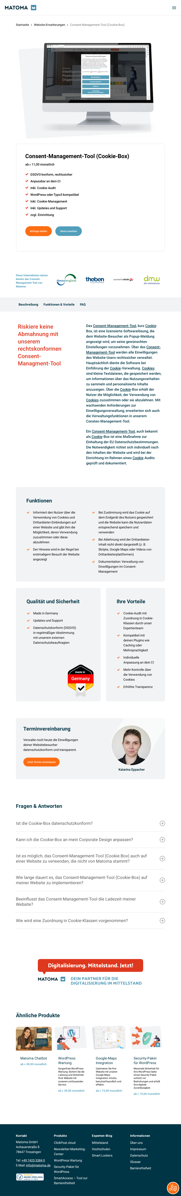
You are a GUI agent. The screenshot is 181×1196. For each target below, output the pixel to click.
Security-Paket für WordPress (66, 1169)
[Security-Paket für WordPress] (147, 1037)
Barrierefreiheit (140, 1168)
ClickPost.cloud (64, 1143)
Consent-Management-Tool (114, 326)
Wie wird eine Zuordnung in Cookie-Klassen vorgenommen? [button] (72, 920)
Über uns (136, 1143)
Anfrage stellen (38, 231)
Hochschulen (101, 1149)
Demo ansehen (68, 231)
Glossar (135, 1162)
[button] (174, 7)
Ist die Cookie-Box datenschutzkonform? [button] (54, 823)
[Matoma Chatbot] (34, 1039)
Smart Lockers (102, 1155)
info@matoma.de (38, 1165)
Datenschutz (139, 1155)
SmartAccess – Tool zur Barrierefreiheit (70, 1180)
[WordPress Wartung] (72, 1037)
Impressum (138, 1149)
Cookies (148, 368)
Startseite (22, 25)
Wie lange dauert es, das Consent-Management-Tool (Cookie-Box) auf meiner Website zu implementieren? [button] (81, 880)
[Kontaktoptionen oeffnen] (173, 1188)
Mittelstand (100, 1143)
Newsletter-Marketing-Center (70, 1151)
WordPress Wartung (68, 1160)
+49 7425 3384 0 (33, 1160)
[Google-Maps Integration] (109, 1037)
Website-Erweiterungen (49, 25)
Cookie (150, 326)
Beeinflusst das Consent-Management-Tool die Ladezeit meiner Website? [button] (76, 902)
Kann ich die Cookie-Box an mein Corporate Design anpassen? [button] (74, 839)
